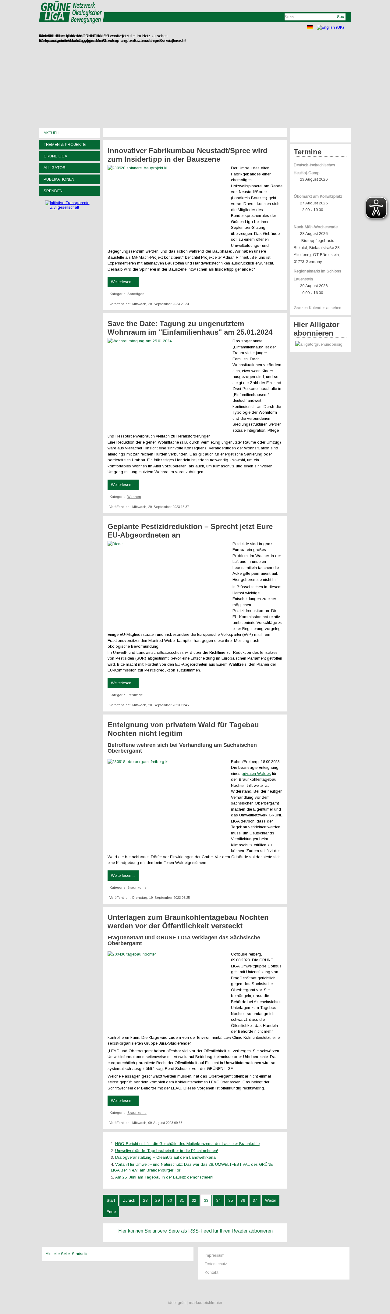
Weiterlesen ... (123, 281)
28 (145, 1200)
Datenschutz (216, 1264)
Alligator (55, 167)
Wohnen (134, 497)
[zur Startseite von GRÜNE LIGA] (72, 27)
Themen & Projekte (65, 144)
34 (218, 1200)
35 (231, 1200)
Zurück (129, 1200)
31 (182, 1200)
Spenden (53, 191)
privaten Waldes (256, 773)
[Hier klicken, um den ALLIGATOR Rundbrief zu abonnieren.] (320, 344)
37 (255, 1200)
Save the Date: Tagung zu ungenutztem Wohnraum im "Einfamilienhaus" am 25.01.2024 (190, 327)
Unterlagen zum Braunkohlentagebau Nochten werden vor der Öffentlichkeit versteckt (188, 921)
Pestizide (135, 695)
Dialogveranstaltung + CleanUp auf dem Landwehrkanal (166, 1157)
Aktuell (52, 133)
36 (243, 1200)
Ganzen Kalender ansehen (317, 307)
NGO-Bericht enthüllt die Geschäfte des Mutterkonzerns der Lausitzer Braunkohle (187, 1143)
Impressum (215, 1255)
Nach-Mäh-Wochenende (316, 227)
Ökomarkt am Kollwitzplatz (318, 196)
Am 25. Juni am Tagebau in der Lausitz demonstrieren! (164, 1177)
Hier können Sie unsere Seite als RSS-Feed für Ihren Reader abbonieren (195, 1230)
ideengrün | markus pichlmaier (195, 1302)
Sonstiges (135, 294)
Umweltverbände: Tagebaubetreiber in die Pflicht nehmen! (166, 1150)
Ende (111, 1211)
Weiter (270, 1200)
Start (111, 1200)
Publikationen (59, 179)
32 (194, 1200)
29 (157, 1200)
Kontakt (211, 1272)
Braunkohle (137, 887)
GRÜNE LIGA (55, 156)
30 (170, 1200)
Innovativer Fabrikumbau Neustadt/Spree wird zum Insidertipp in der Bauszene (188, 154)
